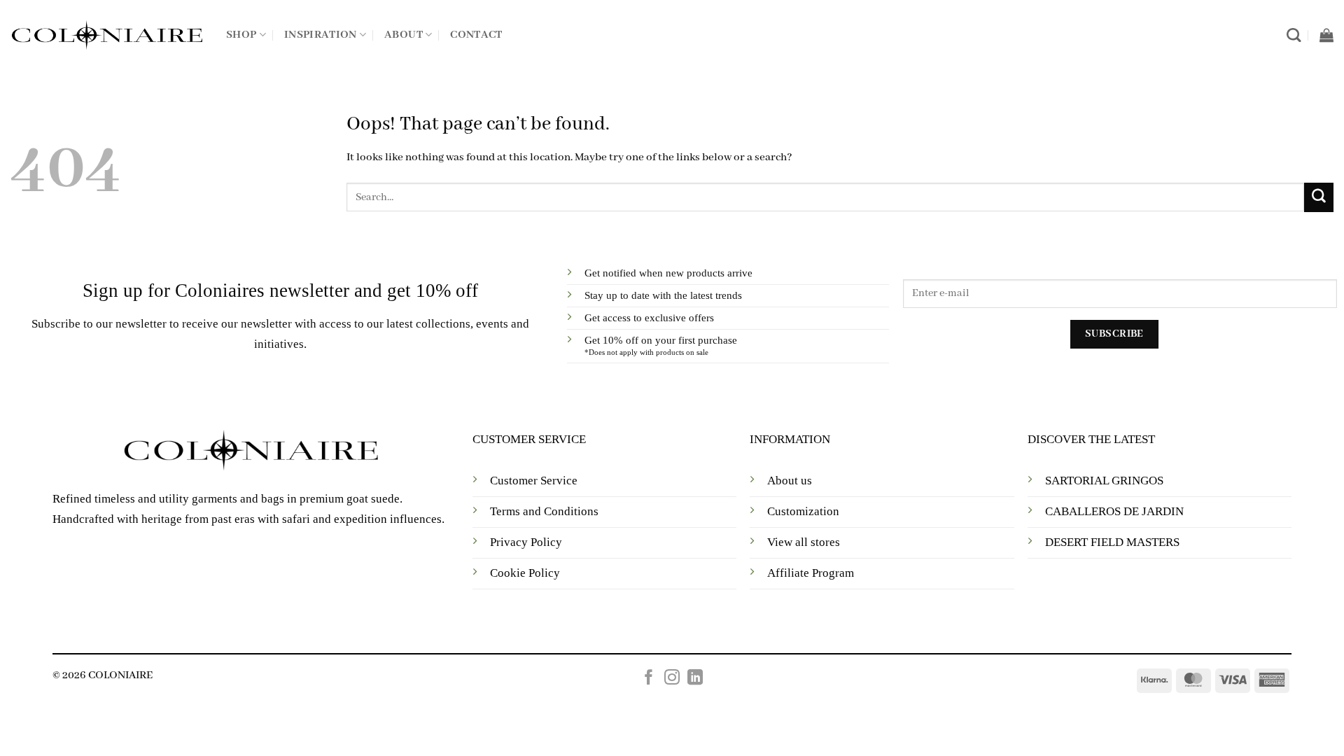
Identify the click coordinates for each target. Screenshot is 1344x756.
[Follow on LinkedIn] (695, 678)
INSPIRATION (320, 35)
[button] (1327, 35)
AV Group (700, 628)
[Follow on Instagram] (672, 678)
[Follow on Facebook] (649, 678)
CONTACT (476, 35)
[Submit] (1319, 197)
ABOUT (403, 35)
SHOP (241, 35)
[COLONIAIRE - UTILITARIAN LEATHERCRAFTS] (107, 35)
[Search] (1294, 35)
